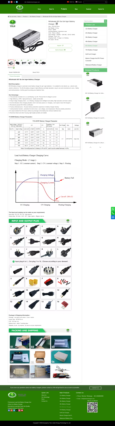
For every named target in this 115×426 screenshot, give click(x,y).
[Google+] (12, 2)
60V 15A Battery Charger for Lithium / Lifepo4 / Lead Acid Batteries (95, 93)
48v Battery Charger (65, 404)
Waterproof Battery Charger (66, 418)
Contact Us (44, 401)
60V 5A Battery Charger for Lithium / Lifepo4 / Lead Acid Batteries (95, 142)
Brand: (34, 72)
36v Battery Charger (65, 401)
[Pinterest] (22, 410)
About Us (44, 395)
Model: (11, 72)
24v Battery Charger (65, 398)
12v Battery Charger (65, 395)
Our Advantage (46, 397)
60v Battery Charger (65, 407)
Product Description (15, 76)
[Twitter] (14, 2)
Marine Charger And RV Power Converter (66, 415)
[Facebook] (9, 2)
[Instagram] (19, 410)
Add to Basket (59, 50)
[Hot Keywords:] (106, 2)
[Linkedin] (17, 2)
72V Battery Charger (65, 409)
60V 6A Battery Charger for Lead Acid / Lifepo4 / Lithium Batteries (95, 118)
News (43, 399)
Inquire (59, 45)
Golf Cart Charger (64, 412)
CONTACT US (95, 388)
